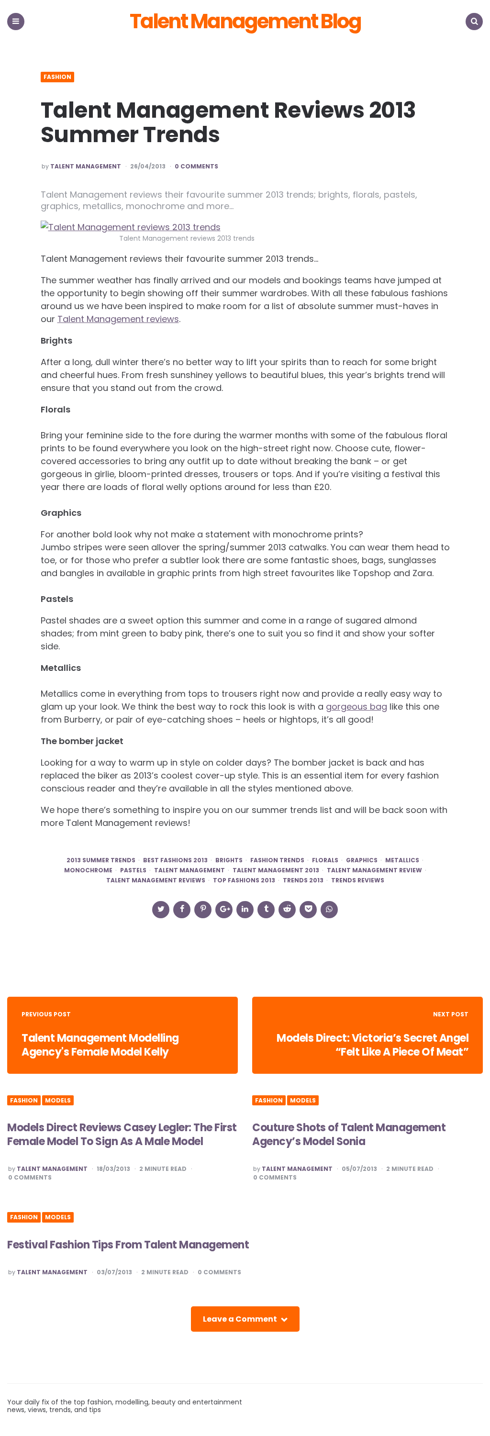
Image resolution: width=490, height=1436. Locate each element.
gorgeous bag (356, 706)
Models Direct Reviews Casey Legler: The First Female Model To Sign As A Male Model (122, 1134)
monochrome (88, 870)
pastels (133, 870)
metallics (402, 860)
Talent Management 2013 (276, 870)
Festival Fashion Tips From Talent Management (128, 1244)
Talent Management (85, 166)
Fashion (57, 77)
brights (229, 860)
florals (325, 860)
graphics (362, 860)
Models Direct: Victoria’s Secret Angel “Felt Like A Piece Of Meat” (372, 1045)
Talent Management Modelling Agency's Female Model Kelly (100, 1045)
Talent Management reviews (118, 319)
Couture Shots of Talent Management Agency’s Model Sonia (348, 1134)
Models (58, 1100)
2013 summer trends (101, 860)
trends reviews (357, 880)
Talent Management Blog (245, 21)
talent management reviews (155, 880)
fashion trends (277, 860)
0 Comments (196, 166)
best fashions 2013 (175, 860)
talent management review (374, 870)
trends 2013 (303, 880)
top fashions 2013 (244, 880)
